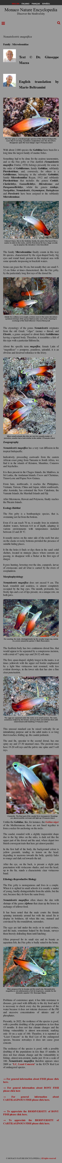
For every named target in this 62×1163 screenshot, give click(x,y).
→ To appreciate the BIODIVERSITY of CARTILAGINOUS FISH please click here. (31, 1121)
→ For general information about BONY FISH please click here (31, 1089)
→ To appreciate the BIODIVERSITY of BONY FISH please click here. (31, 1112)
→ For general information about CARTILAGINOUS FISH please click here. (31, 1098)
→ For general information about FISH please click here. (31, 1080)
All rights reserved (48, 1158)
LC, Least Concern (23, 1064)
